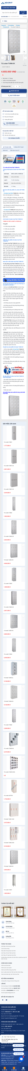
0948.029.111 (8, 1011)
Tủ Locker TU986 (8, 725)
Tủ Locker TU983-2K (9, 607)
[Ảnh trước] (2, 58)
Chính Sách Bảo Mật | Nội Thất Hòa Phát (10, 974)
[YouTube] (6, 999)
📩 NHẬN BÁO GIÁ (14, 91)
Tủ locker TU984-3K (8, 701)
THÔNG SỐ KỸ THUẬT (19, 147)
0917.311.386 (16, 1011)
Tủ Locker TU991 (8, 890)
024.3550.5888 (10, 123)
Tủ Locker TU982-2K (9, 536)
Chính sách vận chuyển (6, 967)
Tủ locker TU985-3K (8, 866)
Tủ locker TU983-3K (8, 630)
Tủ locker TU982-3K (8, 560)
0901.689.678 (8, 1026)
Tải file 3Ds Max (8, 133)
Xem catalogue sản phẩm (14, 138)
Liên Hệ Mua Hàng (5, 948)
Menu (5, 21)
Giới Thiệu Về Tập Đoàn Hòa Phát (8, 955)
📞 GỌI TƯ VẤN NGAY (14, 95)
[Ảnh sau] (25, 58)
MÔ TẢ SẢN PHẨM (7, 147)
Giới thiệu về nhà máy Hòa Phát (8, 946)
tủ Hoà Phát (16, 349)
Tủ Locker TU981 (8, 442)
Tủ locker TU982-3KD (9, 842)
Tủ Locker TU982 (8, 512)
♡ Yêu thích (24, 16)
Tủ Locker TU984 (8, 654)
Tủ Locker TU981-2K (9, 465)
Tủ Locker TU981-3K (9, 489)
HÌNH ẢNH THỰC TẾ (14, 150)
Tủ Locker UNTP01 (8, 795)
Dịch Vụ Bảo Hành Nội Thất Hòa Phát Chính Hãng (12, 972)
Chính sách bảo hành (5, 965)
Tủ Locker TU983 (8, 583)
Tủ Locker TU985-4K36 (9, 772)
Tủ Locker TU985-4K (9, 748)
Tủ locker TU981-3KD (9, 819)
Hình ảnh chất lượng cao (9, 135)
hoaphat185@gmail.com (9, 992)
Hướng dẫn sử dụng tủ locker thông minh (10, 981)
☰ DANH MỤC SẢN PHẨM (8, 7)
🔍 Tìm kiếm (23, 12)
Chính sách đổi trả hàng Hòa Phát (8, 970)
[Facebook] (2, 999)
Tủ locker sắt (7, 209)
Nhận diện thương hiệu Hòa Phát (8, 950)
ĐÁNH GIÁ (5, 150)
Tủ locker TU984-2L (8, 677)
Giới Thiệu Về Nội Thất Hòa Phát (8, 953)
